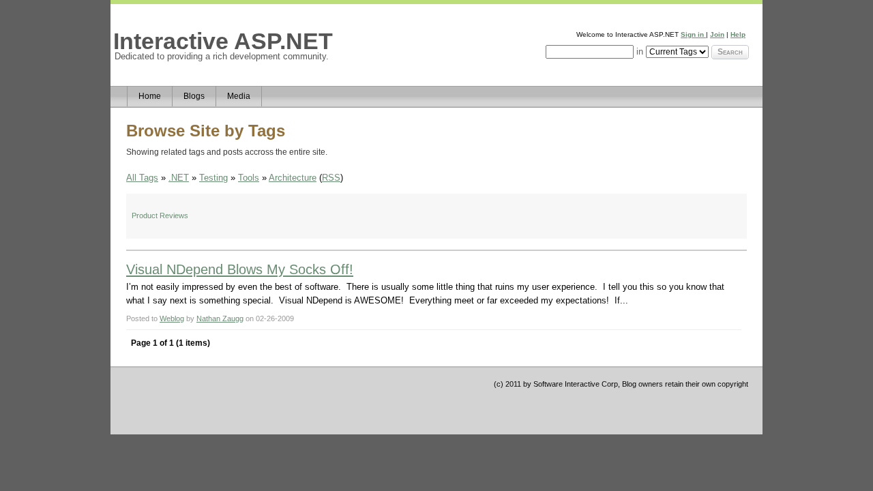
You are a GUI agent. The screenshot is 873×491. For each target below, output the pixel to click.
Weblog (172, 318)
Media (238, 96)
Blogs (194, 96)
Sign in (693, 34)
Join (717, 34)
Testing (213, 178)
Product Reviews (160, 215)
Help (737, 34)
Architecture (292, 178)
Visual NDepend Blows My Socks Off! (239, 269)
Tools (248, 178)
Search (730, 52)
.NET (178, 178)
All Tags (142, 178)
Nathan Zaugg (219, 318)
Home (149, 96)
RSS (331, 178)
